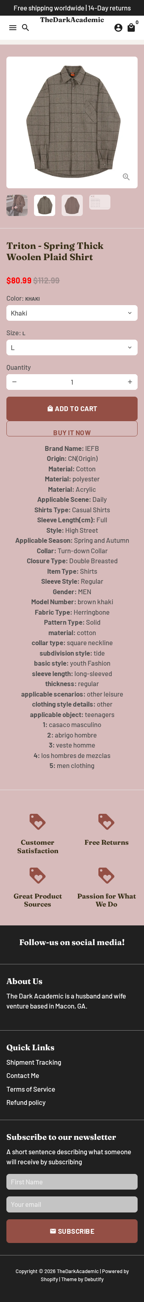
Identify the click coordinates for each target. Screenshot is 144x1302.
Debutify (94, 1279)
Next (130, 122)
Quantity (18, 367)
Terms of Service (30, 1089)
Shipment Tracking (33, 1062)
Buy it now (72, 432)
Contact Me (22, 1075)
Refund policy (26, 1102)
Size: (15, 332)
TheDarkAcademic (78, 1271)
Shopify (49, 1279)
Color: (23, 298)
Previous (14, 122)
